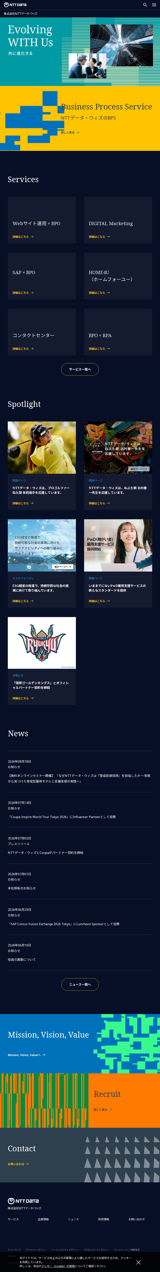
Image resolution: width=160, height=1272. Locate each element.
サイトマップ (14, 1249)
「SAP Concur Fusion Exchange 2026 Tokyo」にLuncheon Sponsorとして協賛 (63, 924)
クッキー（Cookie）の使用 (58, 1266)
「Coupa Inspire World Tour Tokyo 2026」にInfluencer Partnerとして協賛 (62, 817)
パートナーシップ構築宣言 (127, 1249)
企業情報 (43, 1219)
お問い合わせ (136, 1219)
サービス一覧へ (80, 369)
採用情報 (103, 1219)
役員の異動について (22, 959)
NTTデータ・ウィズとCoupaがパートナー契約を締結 (45, 853)
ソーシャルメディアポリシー (65, 1249)
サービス (13, 1219)
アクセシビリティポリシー (96, 1249)
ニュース (73, 1219)
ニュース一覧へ (80, 984)
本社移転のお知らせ (22, 888)
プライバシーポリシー (36, 1249)
